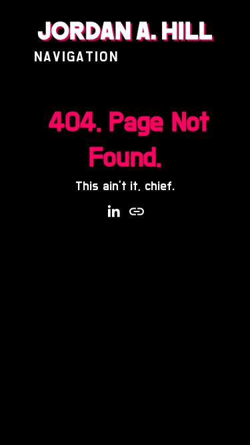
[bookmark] (125, 31)
